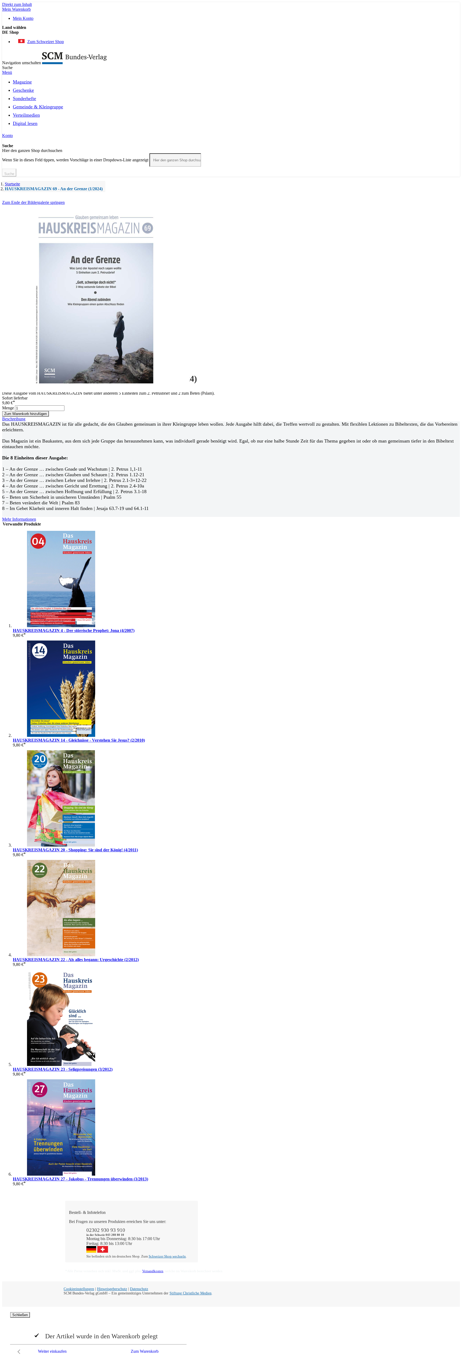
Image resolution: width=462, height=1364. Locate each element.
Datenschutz (139, 1289)
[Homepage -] (74, 62)
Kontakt (210, 1221)
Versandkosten (152, 1271)
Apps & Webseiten (285, 1231)
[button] (231, 32)
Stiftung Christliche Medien (190, 1293)
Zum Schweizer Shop (45, 41)
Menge (8, 408)
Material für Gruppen (354, 1231)
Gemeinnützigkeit (284, 1226)
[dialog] (231, 1334)
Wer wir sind (280, 1221)
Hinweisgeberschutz (112, 1289)
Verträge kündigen (218, 1241)
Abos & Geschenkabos (355, 1221)
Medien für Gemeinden (355, 1226)
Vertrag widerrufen (219, 1250)
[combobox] (175, 160)
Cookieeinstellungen (79, 1289)
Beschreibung (13, 419)
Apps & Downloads (220, 1226)
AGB (340, 1241)
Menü (7, 72)
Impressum (279, 1245)
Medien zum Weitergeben (357, 1236)
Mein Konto (23, 18)
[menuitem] (22, 81)
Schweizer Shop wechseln (167, 1256)
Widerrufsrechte (216, 1245)
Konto (7, 135)
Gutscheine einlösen (220, 1236)
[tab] (231, 419)
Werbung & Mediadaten (290, 1241)
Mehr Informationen (19, 519)
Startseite (12, 184)
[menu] (231, 104)
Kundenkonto (214, 1231)
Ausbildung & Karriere (289, 1236)
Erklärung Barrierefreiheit (357, 1245)
